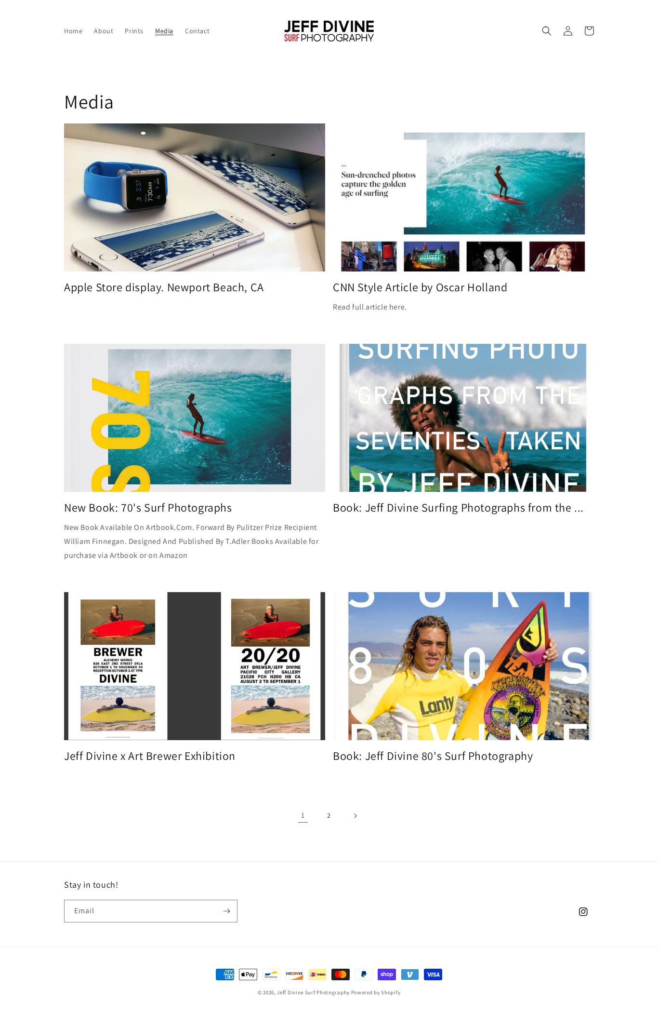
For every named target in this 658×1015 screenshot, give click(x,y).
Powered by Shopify (376, 992)
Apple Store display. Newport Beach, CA (164, 287)
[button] (546, 30)
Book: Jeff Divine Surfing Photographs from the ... (458, 507)
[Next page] (355, 815)
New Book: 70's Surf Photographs (148, 507)
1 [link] (303, 815)
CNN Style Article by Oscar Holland (420, 287)
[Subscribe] (226, 911)
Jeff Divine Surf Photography (313, 992)
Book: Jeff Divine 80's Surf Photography (433, 755)
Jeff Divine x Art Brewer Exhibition (150, 755)
